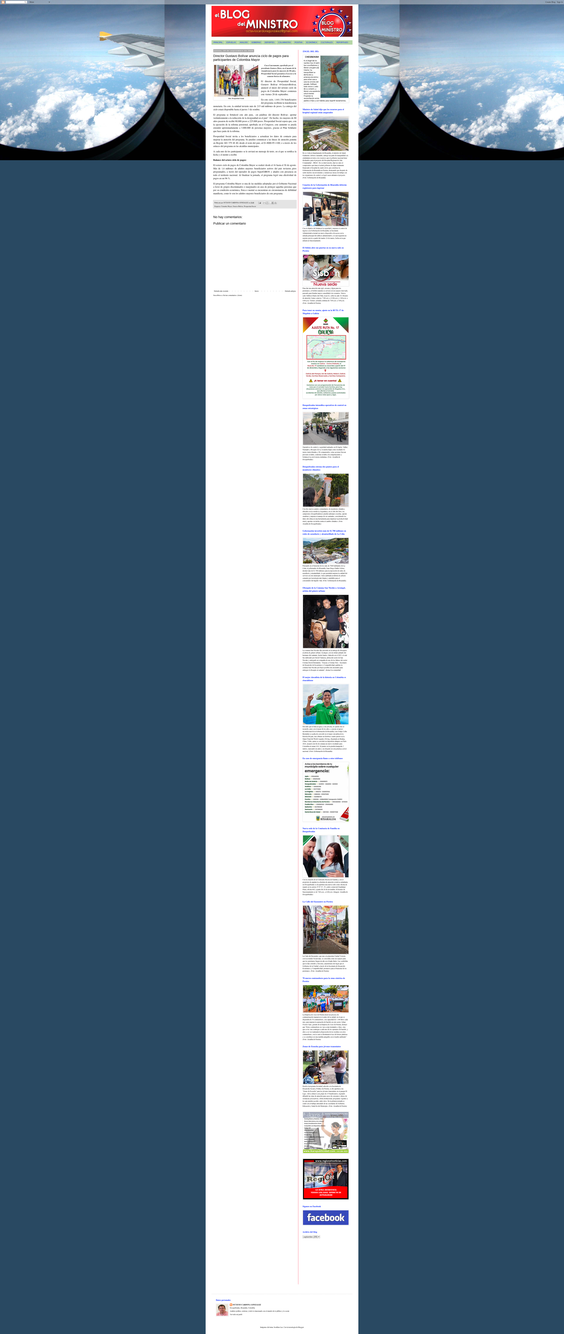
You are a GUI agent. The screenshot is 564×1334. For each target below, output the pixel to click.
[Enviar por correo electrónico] (264, 202)
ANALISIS (244, 42)
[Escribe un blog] (267, 202)
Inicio (257, 291)
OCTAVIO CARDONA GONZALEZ (247, 1305)
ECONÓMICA (311, 42)
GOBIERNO (256, 42)
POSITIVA (298, 42)
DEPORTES (269, 42)
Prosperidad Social (250, 206)
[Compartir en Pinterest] (275, 202)
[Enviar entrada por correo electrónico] (259, 203)
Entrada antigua (290, 291)
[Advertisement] (321, 1261)
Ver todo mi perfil (236, 1314)
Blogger (301, 1327)
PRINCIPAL (218, 42)
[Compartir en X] (269, 202)
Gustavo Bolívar (238, 206)
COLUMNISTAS (284, 42)
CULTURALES (327, 42)
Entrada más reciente (221, 291)
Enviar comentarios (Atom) (232, 295)
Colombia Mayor (226, 206)
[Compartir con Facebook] (272, 202)
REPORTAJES (342, 42)
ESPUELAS (231, 42)
